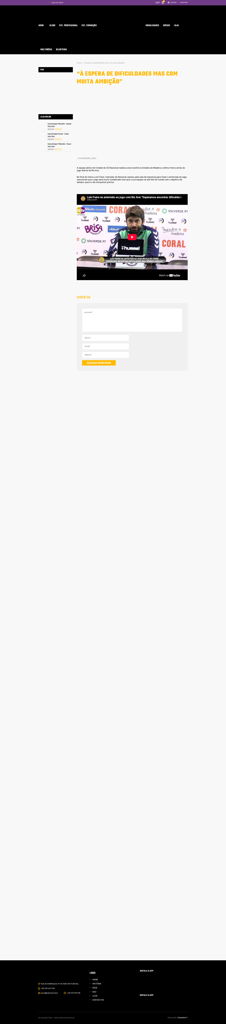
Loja (94, 996)
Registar (184, 2)
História (96, 984)
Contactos (98, 1000)
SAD (94, 992)
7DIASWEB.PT (182, 1018)
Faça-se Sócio (57, 3)
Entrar (174, 2)
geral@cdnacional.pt (49, 993)
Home (95, 979)
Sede (94, 988)
